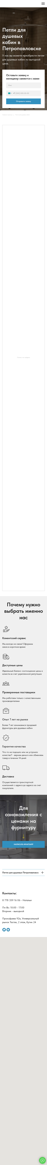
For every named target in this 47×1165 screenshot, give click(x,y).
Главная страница (7, 1060)
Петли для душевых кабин (22, 1060)
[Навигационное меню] (43, 4)
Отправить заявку (23, 574)
